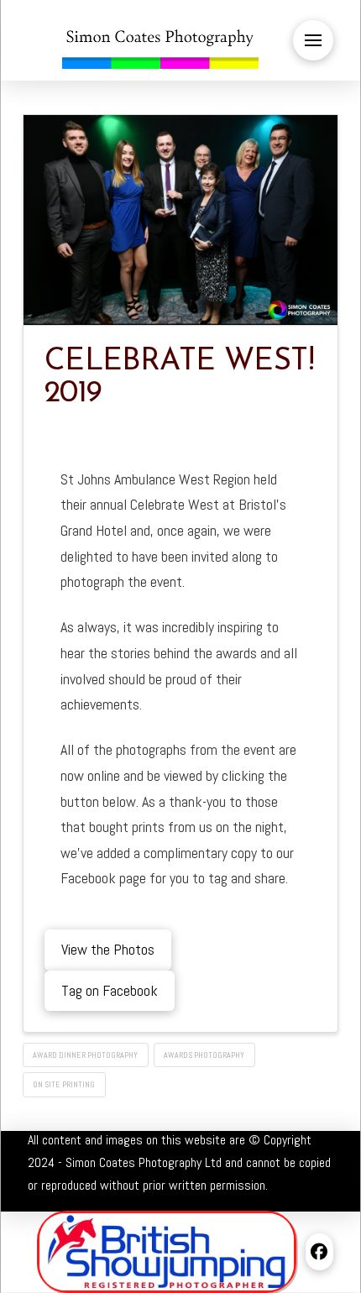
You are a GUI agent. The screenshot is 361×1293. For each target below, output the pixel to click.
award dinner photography (85, 1055)
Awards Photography (204, 1055)
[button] (313, 40)
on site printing (64, 1084)
